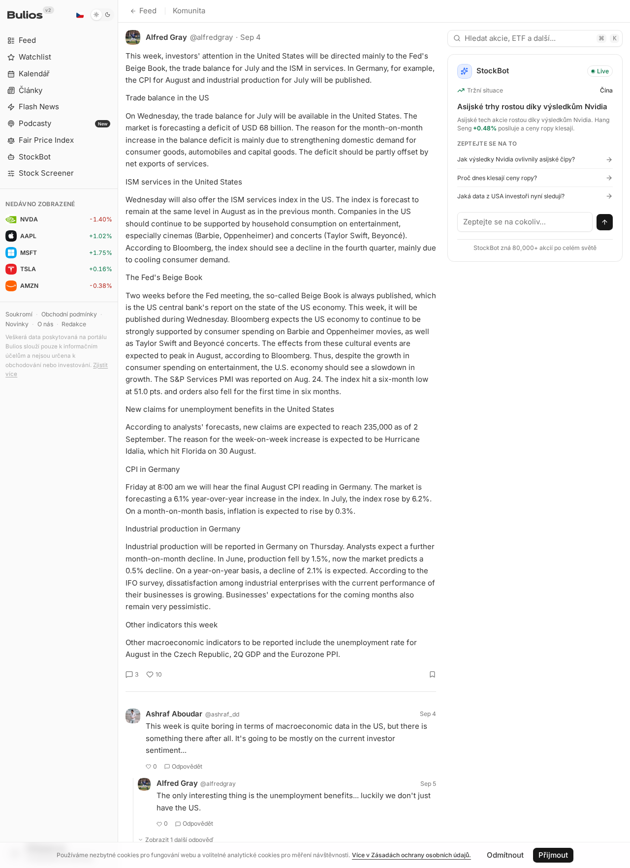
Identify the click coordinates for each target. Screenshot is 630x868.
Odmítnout (505, 855)
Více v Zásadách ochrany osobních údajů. (411, 855)
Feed (148, 10)
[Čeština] (79, 14)
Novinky (17, 324)
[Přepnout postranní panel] (118, 434)
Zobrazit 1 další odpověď (179, 839)
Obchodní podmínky (69, 314)
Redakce (74, 324)
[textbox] (525, 222)
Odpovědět (187, 766)
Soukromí (18, 314)
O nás (45, 324)
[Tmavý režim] (102, 14)
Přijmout (553, 855)
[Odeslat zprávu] (605, 222)
